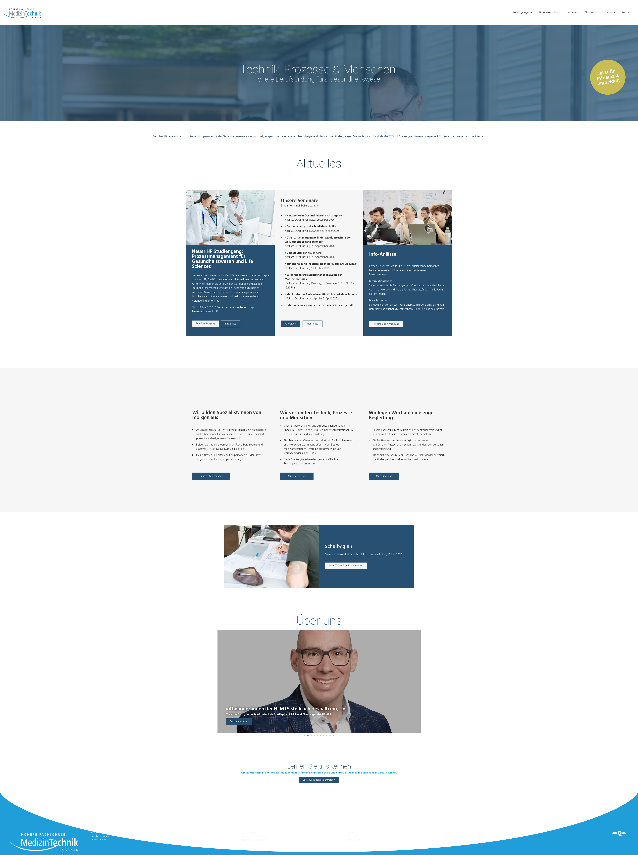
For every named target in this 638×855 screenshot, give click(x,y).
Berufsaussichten (549, 12)
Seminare (572, 12)
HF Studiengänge (518, 12)
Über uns (609, 12)
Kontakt (626, 12)
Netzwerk (591, 12)
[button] (304, 735)
